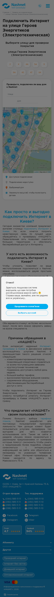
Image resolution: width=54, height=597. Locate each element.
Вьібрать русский (27, 313)
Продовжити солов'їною (27, 306)
